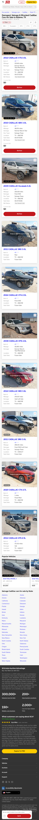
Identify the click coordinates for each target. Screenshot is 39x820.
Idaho (21, 609)
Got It (19, 816)
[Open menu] (3, 2)
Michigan (22, 623)
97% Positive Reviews (8, 719)
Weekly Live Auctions (8, 711)
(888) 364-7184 (18, 798)
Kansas (22, 615)
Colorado (23, 601)
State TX (32, 12)
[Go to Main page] (7, 2)
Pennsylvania (24, 646)
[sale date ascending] (31, 22)
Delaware (23, 603)
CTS (35, 26)
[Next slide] (33, 42)
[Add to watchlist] (35, 31)
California (5, 601)
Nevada (22, 632)
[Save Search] (35, 22)
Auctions (4, 767)
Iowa (3, 615)
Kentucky (5, 618)
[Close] (30, 812)
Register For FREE (19, 751)
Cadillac (24, 12)
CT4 (28, 26)
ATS (21, 26)
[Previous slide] (5, 42)
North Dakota (24, 641)
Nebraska (5, 632)
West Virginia (6, 661)
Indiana (22, 612)
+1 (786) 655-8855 (7, 798)
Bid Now (19, 87)
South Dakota (6, 652)
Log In (22, 2)
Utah (21, 655)
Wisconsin (23, 661)
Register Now (31, 2)
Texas (3, 655)
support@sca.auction (30, 798)
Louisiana (23, 618)
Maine (4, 621)
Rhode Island (6, 649)
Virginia (4, 658)
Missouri (4, 629)
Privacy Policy (25, 809)
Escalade (13, 26)
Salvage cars (16, 12)
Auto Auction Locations (29, 698)
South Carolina (24, 649)
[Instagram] (3, 782)
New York (23, 638)
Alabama (4, 595)
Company (5, 758)
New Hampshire (7, 635)
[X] (9, 782)
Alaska (22, 595)
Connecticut (5, 603)
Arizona (4, 598)
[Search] (35, 6)
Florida (4, 606)
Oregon (4, 646)
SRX (5, 26)
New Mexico (5, 638)
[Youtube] (12, 782)
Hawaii (4, 609)
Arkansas (22, 598)
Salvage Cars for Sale (8, 698)
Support (4, 777)
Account (4, 772)
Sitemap (21, 810)
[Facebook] (6, 782)
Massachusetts (6, 623)
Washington (23, 658)
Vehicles (4, 763)
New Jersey (23, 635)
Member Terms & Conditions (12, 810)
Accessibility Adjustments (14, 788)
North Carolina (6, 641)
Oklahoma (23, 643)
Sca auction (5, 12)
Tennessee (23, 652)
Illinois (4, 612)
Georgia (22, 606)
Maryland (23, 621)
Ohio (3, 643)
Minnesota (5, 626)
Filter (7, 22)
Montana (22, 629)
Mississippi (23, 626)
